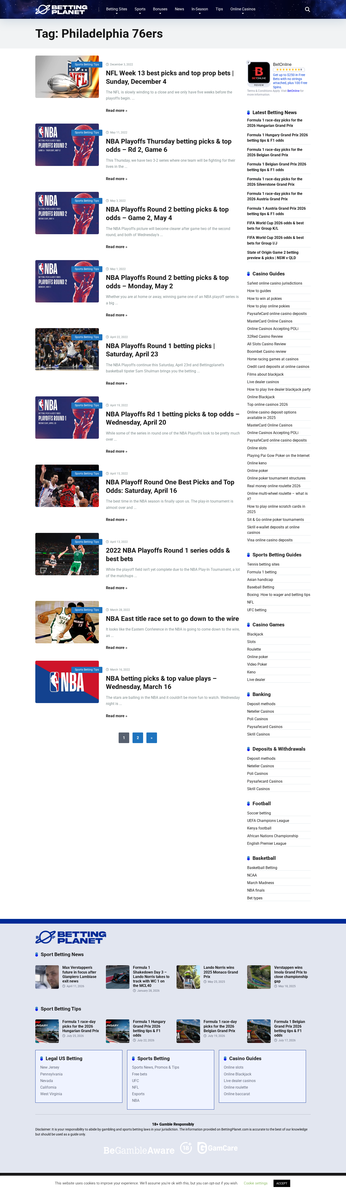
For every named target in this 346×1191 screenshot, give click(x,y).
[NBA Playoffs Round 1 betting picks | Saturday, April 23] (67, 349)
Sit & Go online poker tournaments (275, 519)
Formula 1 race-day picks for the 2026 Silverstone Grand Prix (274, 182)
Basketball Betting (262, 867)
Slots (251, 642)
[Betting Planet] (61, 7)
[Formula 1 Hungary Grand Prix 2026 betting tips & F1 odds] (117, 1041)
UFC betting (256, 610)
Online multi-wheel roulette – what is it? (277, 496)
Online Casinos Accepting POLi (272, 328)
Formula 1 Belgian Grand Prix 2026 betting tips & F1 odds (276, 167)
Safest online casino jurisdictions (274, 283)
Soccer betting (259, 813)
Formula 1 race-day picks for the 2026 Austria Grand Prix (274, 196)
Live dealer (256, 679)
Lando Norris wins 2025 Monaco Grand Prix (221, 972)
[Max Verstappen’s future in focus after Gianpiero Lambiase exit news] (47, 987)
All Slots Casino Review (266, 344)
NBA (135, 1100)
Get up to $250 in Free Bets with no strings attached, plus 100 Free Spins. (290, 81)
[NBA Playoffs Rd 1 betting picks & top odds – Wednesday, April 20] (67, 417)
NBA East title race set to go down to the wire (172, 619)
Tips (219, 9)
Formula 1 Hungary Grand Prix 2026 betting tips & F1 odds (277, 138)
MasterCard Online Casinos (269, 321)
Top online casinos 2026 (267, 404)
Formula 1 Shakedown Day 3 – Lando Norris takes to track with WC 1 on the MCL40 (151, 976)
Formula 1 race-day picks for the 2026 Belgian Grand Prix (274, 152)
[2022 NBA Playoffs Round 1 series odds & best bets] (67, 554)
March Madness (260, 883)
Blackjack (255, 634)
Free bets (139, 1074)
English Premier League (266, 843)
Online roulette (236, 1087)
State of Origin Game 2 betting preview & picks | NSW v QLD (272, 255)
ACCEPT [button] (281, 1183)
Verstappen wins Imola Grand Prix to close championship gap (291, 974)
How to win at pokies (264, 298)
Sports (140, 9)
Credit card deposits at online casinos (278, 366)
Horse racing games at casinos (272, 359)
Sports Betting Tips (87, 64)
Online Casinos (242, 9)
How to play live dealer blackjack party (279, 389)
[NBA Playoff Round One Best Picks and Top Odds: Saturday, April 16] (67, 486)
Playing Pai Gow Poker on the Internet (278, 455)
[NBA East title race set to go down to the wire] (67, 622)
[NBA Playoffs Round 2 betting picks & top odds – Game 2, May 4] (67, 213)
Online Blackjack (261, 397)
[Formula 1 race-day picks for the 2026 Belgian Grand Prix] (188, 1041)
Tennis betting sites (263, 564)
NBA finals (256, 890)
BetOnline (293, 91)
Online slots (257, 448)
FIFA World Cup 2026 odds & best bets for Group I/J (275, 240)
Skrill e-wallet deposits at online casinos (273, 530)
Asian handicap (260, 579)
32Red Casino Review (265, 336)
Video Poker (257, 664)
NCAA (252, 875)
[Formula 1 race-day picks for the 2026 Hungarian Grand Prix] (47, 1041)
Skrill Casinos (258, 734)
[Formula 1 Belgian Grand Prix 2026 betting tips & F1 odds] (259, 1041)
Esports (138, 1094)
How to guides (259, 291)
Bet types (254, 898)
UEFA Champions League (268, 820)
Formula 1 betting (262, 572)
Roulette (254, 649)
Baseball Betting (260, 587)
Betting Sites (116, 9)
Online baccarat (237, 1094)
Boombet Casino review (266, 351)
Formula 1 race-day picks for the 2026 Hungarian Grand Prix (274, 123)
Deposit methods (261, 704)
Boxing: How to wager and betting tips (278, 594)
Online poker (257, 470)
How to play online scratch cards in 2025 (276, 509)
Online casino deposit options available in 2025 (271, 415)
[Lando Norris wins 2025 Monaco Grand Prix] (188, 987)
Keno (251, 672)
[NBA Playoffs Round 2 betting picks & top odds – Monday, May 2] (67, 281)
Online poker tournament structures (276, 478)
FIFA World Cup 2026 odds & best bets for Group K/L (275, 226)
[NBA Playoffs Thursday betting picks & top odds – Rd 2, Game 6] (67, 145)
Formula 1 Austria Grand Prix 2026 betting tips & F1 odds (276, 211)
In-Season (200, 9)
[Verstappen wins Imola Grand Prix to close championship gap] (259, 987)
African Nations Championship (272, 836)
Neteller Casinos (260, 711)
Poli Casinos (257, 719)
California (48, 1087)
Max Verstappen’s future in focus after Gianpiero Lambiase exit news (79, 974)
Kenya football (259, 828)
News (179, 9)
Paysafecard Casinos (264, 726)
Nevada (46, 1080)
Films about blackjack (265, 374)
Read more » (116, 110)
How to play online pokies (268, 306)
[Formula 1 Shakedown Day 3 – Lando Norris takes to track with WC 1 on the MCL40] (117, 987)
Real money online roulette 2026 (274, 486)
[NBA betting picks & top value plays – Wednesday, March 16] (67, 682)
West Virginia (51, 1094)
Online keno (257, 463)
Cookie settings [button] (256, 1183)
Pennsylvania (51, 1074)
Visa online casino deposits (270, 540)
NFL (250, 602)
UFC (135, 1080)
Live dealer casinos (263, 382)
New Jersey (49, 1067)
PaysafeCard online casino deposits (277, 313)
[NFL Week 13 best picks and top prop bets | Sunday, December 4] (67, 77)
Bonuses (160, 9)
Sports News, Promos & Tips (155, 1067)
